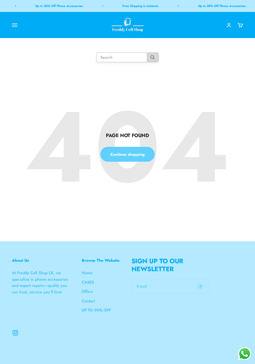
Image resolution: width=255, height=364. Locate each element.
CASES (88, 282)
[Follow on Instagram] (15, 332)
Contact (88, 301)
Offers (87, 291)
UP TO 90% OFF (96, 310)
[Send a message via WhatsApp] (245, 354)
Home (87, 273)
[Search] (152, 57)
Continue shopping (127, 154)
